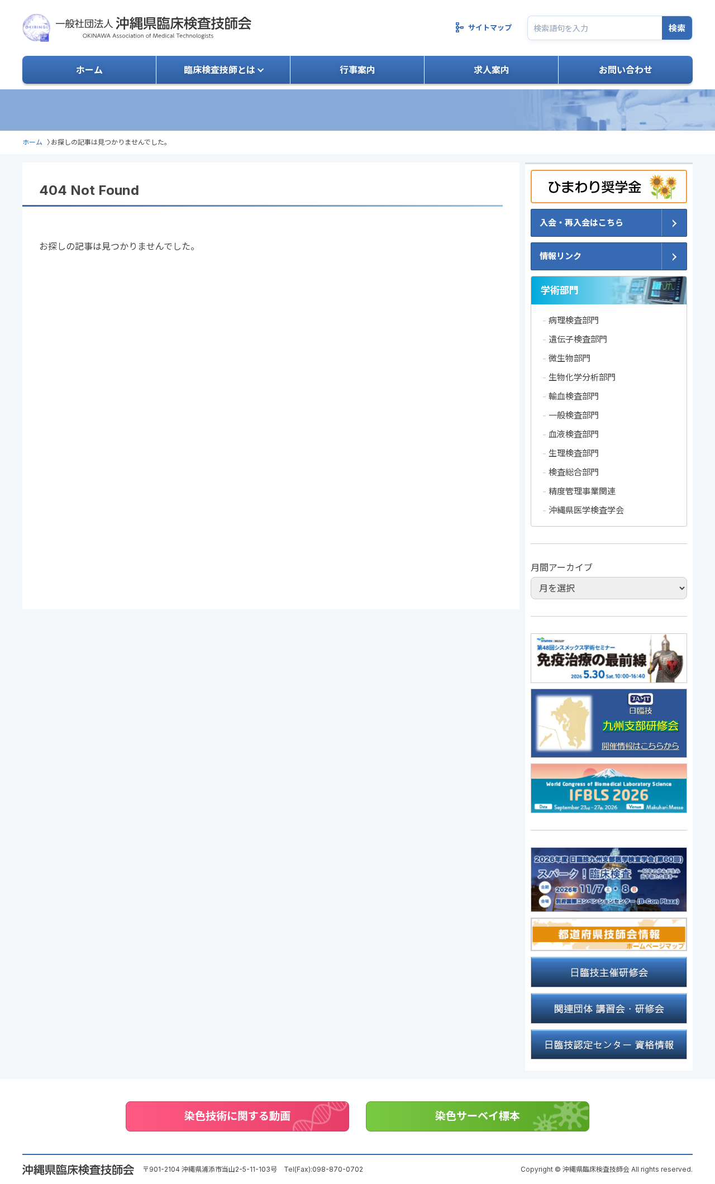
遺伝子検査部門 (578, 339)
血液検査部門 (574, 434)
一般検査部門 (574, 415)
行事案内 (357, 69)
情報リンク (560, 256)
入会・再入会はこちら (581, 222)
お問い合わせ (625, 69)
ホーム (89, 69)
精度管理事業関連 (582, 491)
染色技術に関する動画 (237, 1116)
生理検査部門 (574, 453)
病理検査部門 (574, 320)
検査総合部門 (574, 472)
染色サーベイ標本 (477, 1116)
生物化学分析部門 (582, 377)
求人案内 (491, 69)
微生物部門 (569, 358)
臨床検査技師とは (219, 69)
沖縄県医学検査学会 (586, 510)
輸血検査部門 (574, 396)
